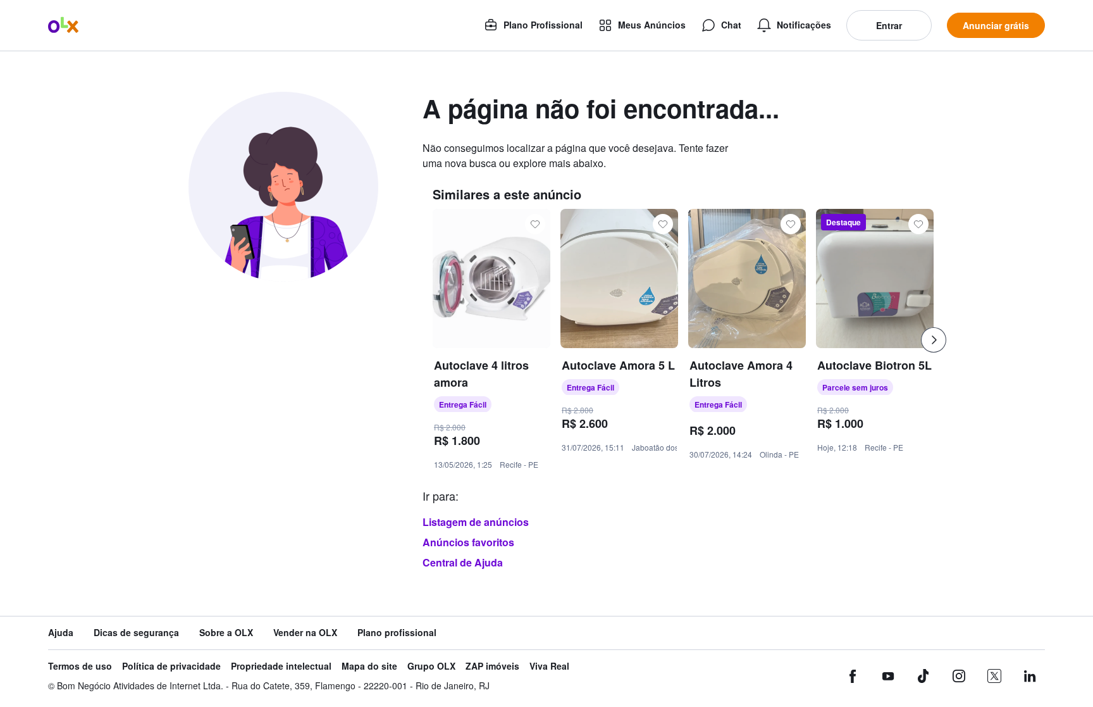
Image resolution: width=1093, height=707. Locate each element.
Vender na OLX (305, 633)
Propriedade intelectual (281, 666)
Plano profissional (396, 633)
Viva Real (549, 666)
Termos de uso (80, 666)
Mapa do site (369, 666)
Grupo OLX (431, 666)
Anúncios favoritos (468, 542)
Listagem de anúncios (476, 522)
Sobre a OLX (226, 633)
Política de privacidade (171, 666)
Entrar (889, 25)
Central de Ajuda (463, 562)
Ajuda (60, 633)
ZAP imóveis (492, 666)
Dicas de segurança (136, 633)
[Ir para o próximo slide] (933, 340)
